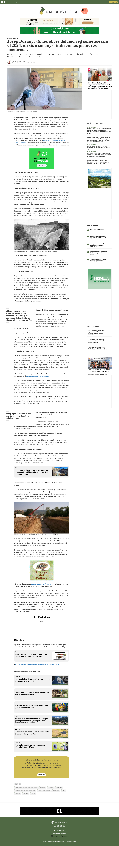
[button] (113, 2)
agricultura (18, 793)
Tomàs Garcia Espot (19, 61)
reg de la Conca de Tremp (44, 790)
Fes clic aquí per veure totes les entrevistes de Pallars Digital (37, 665)
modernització (56, 790)
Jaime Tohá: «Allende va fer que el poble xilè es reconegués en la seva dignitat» (98, 147)
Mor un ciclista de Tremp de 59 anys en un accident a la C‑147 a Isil (99, 237)
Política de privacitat (71, 841)
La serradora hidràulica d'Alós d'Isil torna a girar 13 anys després (32, 693)
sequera (33, 793)
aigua (64, 790)
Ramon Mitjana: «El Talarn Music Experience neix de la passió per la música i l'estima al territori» (98, 162)
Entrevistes (42, 787)
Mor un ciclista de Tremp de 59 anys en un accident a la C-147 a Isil (32, 680)
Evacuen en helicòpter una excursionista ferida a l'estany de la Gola (32, 733)
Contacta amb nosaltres (54, 841)
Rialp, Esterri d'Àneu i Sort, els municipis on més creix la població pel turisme (98, 261)
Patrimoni (17, 690)
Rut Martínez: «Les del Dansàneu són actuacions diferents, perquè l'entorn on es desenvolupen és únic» (99, 154)
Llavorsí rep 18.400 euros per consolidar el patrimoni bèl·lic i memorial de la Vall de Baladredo (97, 349)
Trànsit (17, 716)
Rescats (18, 729)
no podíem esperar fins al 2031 (42, 584)
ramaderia (26, 793)
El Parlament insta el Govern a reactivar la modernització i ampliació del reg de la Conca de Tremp (31, 472)
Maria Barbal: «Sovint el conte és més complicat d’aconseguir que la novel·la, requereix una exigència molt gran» (99, 131)
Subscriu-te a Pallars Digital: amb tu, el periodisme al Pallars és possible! (31, 655)
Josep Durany (59, 787)
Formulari (19, 652)
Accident (17, 676)
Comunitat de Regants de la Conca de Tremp (25, 790)
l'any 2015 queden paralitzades (37, 376)
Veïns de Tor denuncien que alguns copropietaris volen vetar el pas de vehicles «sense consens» (97, 332)
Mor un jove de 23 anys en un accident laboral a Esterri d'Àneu (30, 746)
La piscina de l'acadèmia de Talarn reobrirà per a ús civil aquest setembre (96, 341)
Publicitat (45, 841)
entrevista (50, 787)
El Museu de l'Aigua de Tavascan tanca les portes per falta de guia (32, 706)
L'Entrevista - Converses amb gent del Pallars (27, 787)
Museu (16, 703)
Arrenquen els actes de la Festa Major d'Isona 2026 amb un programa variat (99, 245)
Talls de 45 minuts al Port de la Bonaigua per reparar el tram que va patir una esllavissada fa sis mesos (31, 721)
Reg (17, 467)
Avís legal (63, 841)
